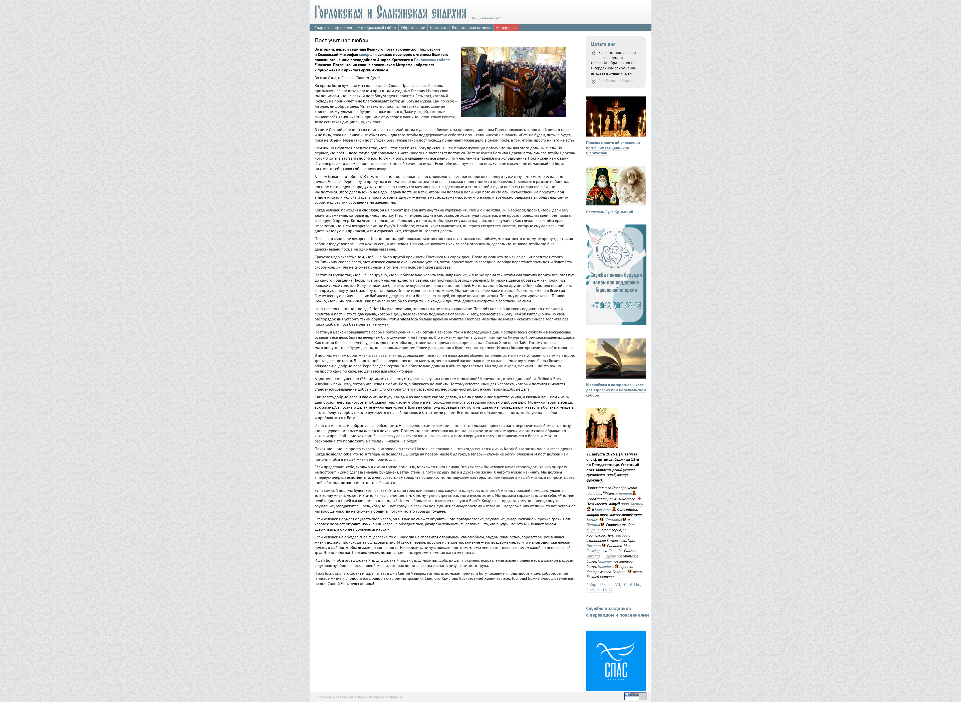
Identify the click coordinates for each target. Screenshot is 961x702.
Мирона (592, 529)
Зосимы (636, 503)
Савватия (603, 509)
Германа (593, 524)
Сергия (610, 555)
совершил (368, 54)
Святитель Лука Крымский (609, 211)
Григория (621, 535)
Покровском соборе (432, 59)
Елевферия (595, 550)
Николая (593, 555)
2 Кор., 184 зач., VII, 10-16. (609, 584)
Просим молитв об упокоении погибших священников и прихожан (613, 148)
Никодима (606, 566)
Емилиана (623, 493)
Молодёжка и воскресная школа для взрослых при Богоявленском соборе (616, 390)
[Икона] (602, 446)
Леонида (615, 550)
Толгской (620, 571)
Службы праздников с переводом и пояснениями (617, 611)
